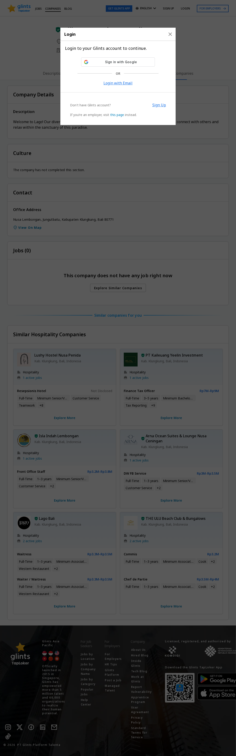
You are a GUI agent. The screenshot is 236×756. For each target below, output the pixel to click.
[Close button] (170, 34)
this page (117, 115)
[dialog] (118, 76)
